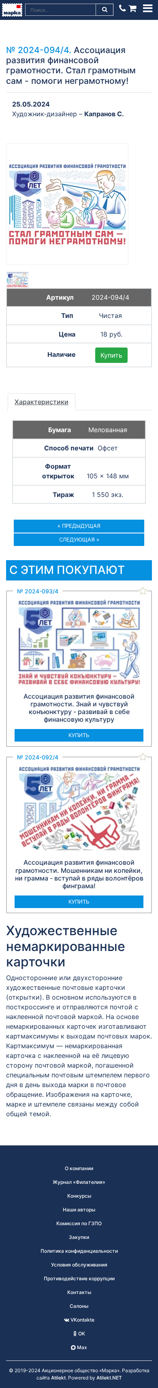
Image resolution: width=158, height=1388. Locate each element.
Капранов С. (104, 114)
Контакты (79, 1292)
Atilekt (58, 1378)
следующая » (79, 539)
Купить (111, 355)
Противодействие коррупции (79, 1278)
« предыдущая (79, 525)
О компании (79, 1168)
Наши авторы (79, 1210)
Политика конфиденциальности (79, 1251)
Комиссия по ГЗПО (79, 1223)
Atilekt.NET (109, 1378)
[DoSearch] (105, 10)
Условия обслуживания (79, 1265)
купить (79, 735)
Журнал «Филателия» (79, 1182)
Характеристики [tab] (41, 402)
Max (81, 1347)
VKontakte (81, 1320)
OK (81, 1333)
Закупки (79, 1237)
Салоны (79, 1306)
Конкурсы (79, 1196)
